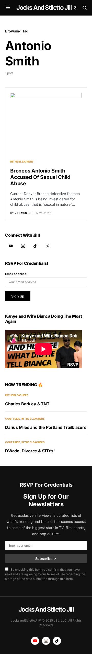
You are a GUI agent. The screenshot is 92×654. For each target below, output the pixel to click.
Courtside (12, 418)
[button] (7, 8)
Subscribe (43, 558)
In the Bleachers (21, 161)
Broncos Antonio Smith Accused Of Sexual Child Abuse (40, 177)
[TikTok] (35, 246)
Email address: (16, 274)
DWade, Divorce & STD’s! (29, 450)
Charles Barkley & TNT (27, 403)
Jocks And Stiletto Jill (44, 7)
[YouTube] (10, 246)
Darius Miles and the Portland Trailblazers (45, 427)
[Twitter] (47, 246)
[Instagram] (23, 246)
